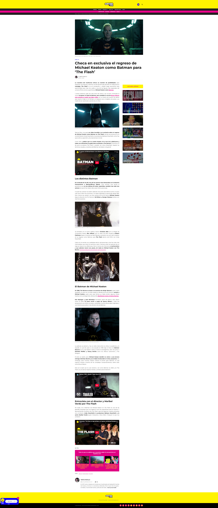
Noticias (95, 9)
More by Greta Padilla (111, 487)
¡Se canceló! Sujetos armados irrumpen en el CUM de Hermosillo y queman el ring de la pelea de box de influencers (132, 148)
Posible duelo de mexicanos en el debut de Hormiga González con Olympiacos (132, 161)
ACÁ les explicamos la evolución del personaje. (93, 249)
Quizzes (107, 11)
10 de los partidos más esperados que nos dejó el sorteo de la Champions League (132, 111)
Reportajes (101, 11)
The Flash (91, 473)
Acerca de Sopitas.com (113, 500)
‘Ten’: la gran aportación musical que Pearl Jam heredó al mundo (132, 98)
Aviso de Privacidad (103, 500)
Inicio (76, 13)
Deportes (105, 9)
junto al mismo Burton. (108, 296)
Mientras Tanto (118, 9)
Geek (124, 9)
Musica (99, 9)
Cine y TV (111, 9)
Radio (118, 11)
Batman (111, 90)
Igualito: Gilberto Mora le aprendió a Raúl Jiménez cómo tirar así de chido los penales (132, 136)
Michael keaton (85, 473)
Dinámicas (112, 11)
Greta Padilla (83, 76)
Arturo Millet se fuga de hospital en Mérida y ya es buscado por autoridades (132, 123)
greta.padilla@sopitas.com (87, 481)
